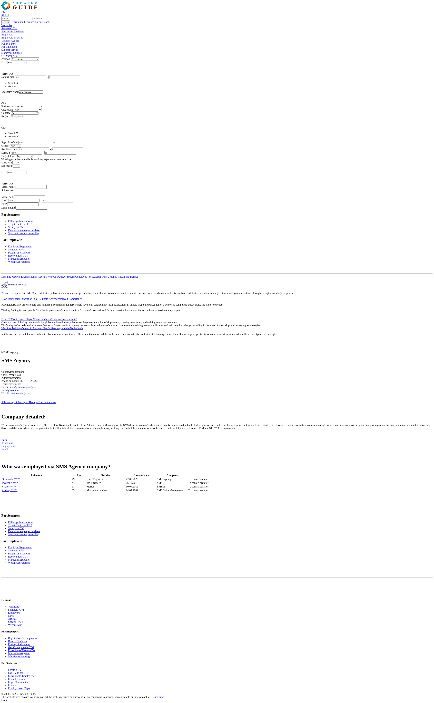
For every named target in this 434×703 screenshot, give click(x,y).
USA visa (6, 162)
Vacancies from (9, 91)
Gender (5, 145)
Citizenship (7, 109)
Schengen (6, 165)
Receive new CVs (18, 255)
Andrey (9, 490)
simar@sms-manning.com (23, 387)
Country (5, 112)
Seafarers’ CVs (9, 28)
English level (8, 156)
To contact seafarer (198, 479)
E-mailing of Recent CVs (21, 650)
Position (5, 58)
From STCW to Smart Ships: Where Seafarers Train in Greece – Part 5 (39, 319)
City (3, 103)
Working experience (44, 159)
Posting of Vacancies (19, 252)
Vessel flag (7, 197)
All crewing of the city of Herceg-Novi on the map (28, 402)
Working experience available (17, 159)
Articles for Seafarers (12, 31)
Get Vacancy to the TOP (21, 647)
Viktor (9, 486)
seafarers (6, 52)
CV (3, 55)
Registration (17, 22)
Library (12, 685)
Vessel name (8, 186)
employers (16, 52)
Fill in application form (20, 221)
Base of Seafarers (17, 641)
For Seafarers (8, 43)
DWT (4, 200)
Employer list (8, 446)
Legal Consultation (18, 682)
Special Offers (15, 621)
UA (7, 15)
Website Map (15, 624)
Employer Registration (20, 246)
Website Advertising (19, 261)
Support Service (9, 49)
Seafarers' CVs (16, 249)
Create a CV (15, 669)
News (11, 615)
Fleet (4, 62)
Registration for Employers (22, 638)
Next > (5, 449)
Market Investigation (19, 258)
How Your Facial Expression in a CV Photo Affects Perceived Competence (41, 298)
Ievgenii (10, 482)
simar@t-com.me (10, 390)
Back (4, 439)
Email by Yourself (17, 679)
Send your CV (16, 227)
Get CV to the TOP (18, 672)
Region (5, 116)
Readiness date (9, 149)
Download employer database (24, 230)
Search (11, 83)
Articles (12, 618)
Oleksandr (11, 479)
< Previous (7, 443)
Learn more (158, 697)
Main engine (8, 207)
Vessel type (7, 73)
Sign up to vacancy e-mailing (23, 233)
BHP (4, 204)
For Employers (9, 46)
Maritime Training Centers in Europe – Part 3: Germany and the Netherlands (42, 328)
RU (3, 15)
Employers (7, 34)
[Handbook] (4, 593)
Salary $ (5, 152)
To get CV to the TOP (20, 224)
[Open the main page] (20, 9)
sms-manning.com (20, 393)
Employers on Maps (12, 37)
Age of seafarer (9, 142)
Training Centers (10, 40)
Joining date (7, 76)
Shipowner (7, 190)
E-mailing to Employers (21, 676)
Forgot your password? (37, 22)
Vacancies (6, 25)
